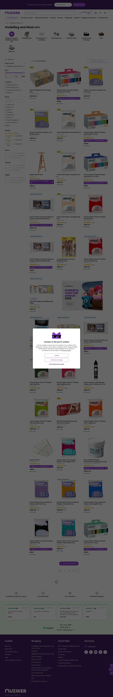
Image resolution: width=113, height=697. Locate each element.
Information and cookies (56, 364)
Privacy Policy (67, 350)
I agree (56, 355)
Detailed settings (56, 360)
